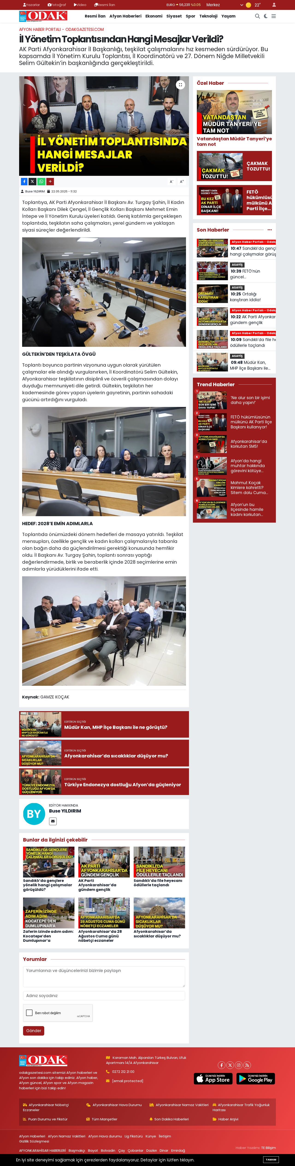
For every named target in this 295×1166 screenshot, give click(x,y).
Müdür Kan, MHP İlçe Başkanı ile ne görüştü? (249, 365)
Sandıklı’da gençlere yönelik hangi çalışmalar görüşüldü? (47, 885)
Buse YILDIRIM (35, 191)
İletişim (165, 1136)
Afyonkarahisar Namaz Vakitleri (182, 1104)
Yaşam (228, 16)
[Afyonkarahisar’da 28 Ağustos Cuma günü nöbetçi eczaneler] (104, 913)
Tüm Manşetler (104, 1119)
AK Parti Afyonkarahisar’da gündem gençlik (97, 885)
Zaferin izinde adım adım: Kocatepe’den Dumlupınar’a (48, 936)
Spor (190, 16)
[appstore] (213, 1078)
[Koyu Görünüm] (266, 16)
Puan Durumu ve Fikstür (48, 1119)
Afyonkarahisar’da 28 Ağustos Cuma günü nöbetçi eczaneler (100, 936)
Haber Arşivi (228, 1119)
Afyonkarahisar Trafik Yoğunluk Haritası (241, 1107)
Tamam (271, 1159)
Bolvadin (108, 1150)
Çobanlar (135, 1150)
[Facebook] (221, 1065)
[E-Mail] (53, 821)
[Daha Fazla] (50, 182)
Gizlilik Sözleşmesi (34, 1141)
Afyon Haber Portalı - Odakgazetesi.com (61, 29)
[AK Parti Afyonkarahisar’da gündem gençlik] (104, 862)
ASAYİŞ (237, 265)
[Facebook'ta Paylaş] (24, 182)
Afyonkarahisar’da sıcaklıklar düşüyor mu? (157, 934)
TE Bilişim (268, 1147)
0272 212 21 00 (123, 1071)
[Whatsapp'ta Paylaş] (41, 182)
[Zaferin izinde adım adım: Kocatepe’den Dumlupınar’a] (48, 913)
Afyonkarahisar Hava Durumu (117, 1104)
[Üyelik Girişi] (272, 5)
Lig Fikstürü (134, 1136)
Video (81, 4)
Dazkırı (151, 1150)
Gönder (33, 1031)
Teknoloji (208, 16)
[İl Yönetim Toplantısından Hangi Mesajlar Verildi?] (104, 126)
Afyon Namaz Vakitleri (66, 1136)
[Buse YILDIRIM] (34, 813)
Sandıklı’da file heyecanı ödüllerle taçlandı (158, 883)
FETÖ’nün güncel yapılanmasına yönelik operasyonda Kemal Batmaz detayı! (250, 274)
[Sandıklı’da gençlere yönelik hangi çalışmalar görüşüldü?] (48, 862)
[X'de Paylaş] (32, 182)
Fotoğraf (58, 4)
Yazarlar (33, 4)
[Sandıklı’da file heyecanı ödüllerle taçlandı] (159, 862)
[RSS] (247, 1065)
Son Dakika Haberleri (171, 1119)
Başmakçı (77, 1150)
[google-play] (255, 1078)
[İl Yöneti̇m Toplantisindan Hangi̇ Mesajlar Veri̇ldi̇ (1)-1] (104, 292)
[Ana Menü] (273, 16)
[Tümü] (270, 230)
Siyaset (174, 16)
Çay (121, 1150)
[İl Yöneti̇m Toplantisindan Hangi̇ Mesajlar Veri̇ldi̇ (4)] (104, 630)
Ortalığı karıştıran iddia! (245, 297)
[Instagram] (238, 1065)
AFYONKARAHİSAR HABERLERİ (42, 1150)
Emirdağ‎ (178, 1150)
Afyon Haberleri (125, 16)
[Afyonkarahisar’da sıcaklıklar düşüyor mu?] (159, 913)
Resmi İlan (106, 4)
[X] (230, 1065)
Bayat (93, 1150)
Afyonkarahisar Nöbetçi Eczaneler (46, 1107)
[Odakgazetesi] (43, 16)
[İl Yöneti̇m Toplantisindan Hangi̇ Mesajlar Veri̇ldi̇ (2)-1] (104, 461)
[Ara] (257, 16)
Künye (151, 1136)
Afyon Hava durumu (105, 1136)
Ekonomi (153, 16)
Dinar (164, 1150)
